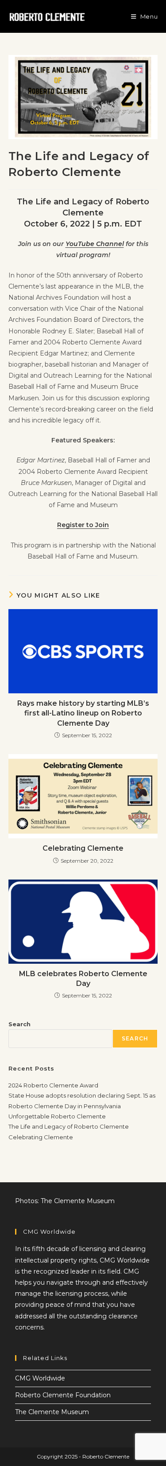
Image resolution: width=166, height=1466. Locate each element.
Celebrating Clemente (83, 848)
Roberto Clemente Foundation (63, 1395)
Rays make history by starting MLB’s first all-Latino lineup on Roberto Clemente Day (83, 713)
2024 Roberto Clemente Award (53, 1085)
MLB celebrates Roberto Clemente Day (83, 979)
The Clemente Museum (52, 1412)
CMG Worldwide (40, 1378)
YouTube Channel (95, 244)
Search (19, 1024)
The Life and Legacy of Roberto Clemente (68, 1126)
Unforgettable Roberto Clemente (57, 1116)
